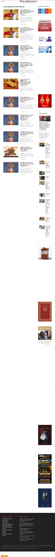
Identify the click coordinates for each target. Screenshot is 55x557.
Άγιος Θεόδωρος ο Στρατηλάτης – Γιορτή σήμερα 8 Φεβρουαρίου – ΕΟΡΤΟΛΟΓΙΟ (27, 48)
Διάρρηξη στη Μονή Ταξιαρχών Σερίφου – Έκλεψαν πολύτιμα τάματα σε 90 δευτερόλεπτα (27, 520)
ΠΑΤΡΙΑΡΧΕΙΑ (4, 521)
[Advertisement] (45, 73)
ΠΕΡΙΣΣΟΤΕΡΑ (23, 24)
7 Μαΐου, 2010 (48, 179)
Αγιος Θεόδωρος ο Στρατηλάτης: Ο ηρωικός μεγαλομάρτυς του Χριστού (27, 99)
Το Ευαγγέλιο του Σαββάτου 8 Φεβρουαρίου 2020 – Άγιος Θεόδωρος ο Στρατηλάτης (25, 81)
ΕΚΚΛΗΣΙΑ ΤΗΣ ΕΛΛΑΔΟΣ (6, 525)
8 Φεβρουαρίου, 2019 (29, 102)
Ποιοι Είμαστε (31, 545)
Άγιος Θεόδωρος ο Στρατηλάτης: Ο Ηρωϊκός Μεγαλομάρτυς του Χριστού (27, 12)
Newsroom (23, 15)
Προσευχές (4, 531)
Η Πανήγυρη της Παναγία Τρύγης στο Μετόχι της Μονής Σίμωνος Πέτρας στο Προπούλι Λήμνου (47, 230)
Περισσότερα (42, 140)
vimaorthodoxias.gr (7, 545)
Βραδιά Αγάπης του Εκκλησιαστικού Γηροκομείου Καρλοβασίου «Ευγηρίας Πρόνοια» (26, 532)
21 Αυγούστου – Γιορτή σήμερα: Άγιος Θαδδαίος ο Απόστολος (47, 185)
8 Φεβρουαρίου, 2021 (29, 33)
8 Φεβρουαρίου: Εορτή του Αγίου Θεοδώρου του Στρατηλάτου (27, 133)
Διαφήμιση (26, 545)
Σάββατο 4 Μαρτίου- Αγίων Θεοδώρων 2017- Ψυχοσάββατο (26, 149)
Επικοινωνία (37, 545)
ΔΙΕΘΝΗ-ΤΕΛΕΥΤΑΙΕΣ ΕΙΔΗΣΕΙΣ (7, 524)
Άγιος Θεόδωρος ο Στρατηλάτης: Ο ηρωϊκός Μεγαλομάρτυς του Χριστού (27, 30)
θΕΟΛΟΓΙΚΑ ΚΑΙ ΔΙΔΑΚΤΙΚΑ (7, 534)
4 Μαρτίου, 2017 (28, 151)
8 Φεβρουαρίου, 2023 (29, 15)
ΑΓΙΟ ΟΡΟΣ (4, 528)
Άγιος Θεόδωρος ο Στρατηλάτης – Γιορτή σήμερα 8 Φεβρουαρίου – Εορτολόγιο (27, 64)
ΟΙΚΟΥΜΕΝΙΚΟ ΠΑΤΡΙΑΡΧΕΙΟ (7, 518)
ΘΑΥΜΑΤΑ (4, 532)
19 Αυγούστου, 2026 (43, 131)
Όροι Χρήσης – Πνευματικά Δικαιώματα (46, 545)
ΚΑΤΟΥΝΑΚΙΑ (48, 171)
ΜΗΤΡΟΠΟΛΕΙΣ (5, 520)
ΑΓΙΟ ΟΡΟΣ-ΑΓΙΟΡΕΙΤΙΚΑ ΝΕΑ (7, 527)
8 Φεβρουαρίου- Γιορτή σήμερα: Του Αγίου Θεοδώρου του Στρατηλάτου (26, 117)
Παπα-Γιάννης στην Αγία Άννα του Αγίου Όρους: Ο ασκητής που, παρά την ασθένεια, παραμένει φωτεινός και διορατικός (44, 125)
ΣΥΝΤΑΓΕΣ (4, 535)
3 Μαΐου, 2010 (48, 173)
